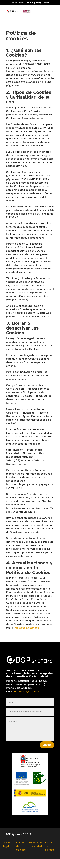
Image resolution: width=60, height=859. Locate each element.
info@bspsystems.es (26, 627)
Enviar (47, 745)
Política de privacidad (35, 844)
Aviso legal (6, 844)
